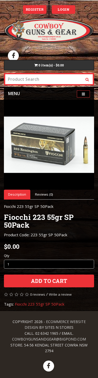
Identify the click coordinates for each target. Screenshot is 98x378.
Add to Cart (49, 280)
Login (63, 9)
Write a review (60, 294)
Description (17, 194)
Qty (6, 255)
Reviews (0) (44, 194)
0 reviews (37, 294)
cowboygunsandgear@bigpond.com (49, 339)
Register (35, 9)
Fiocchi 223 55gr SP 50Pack (39, 304)
